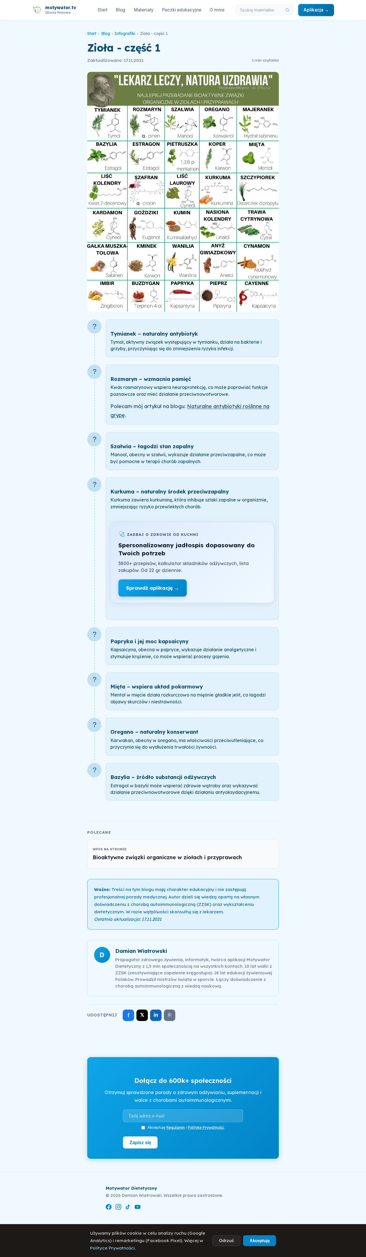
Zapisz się (140, 1142)
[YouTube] (137, 1208)
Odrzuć (226, 1240)
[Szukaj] (287, 10)
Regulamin (175, 1127)
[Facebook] (109, 1208)
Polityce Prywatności (112, 1248)
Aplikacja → (316, 10)
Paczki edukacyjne (181, 10)
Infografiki (125, 33)
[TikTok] (128, 1208)
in (156, 1015)
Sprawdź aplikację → (152, 588)
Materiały (144, 10)
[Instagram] (118, 1208)
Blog (120, 10)
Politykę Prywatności (206, 1127)
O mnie (217, 10)
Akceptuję (260, 1240)
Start (103, 10)
